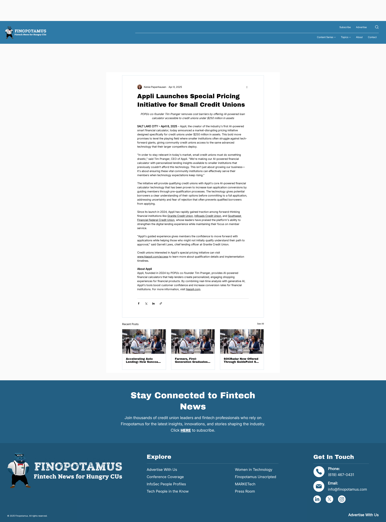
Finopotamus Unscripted (255, 477)
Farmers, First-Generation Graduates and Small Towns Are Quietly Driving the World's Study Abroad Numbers (191, 360)
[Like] (376, 26)
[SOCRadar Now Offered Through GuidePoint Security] (242, 341)
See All (260, 323)
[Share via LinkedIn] (153, 303)
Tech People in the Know (168, 491)
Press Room (245, 491)
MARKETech (245, 484)
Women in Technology (253, 469)
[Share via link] (160, 303)
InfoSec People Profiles (166, 484)
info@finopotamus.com (347, 489)
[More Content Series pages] (335, 37)
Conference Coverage (165, 477)
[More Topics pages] (350, 37)
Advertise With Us (162, 469)
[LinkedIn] (317, 499)
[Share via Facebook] (138, 303)
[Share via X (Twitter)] (146, 303)
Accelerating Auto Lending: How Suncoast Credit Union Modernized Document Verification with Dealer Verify (143, 360)
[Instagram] (342, 499)
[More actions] (247, 87)
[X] (329, 499)
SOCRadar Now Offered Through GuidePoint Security (242, 360)
